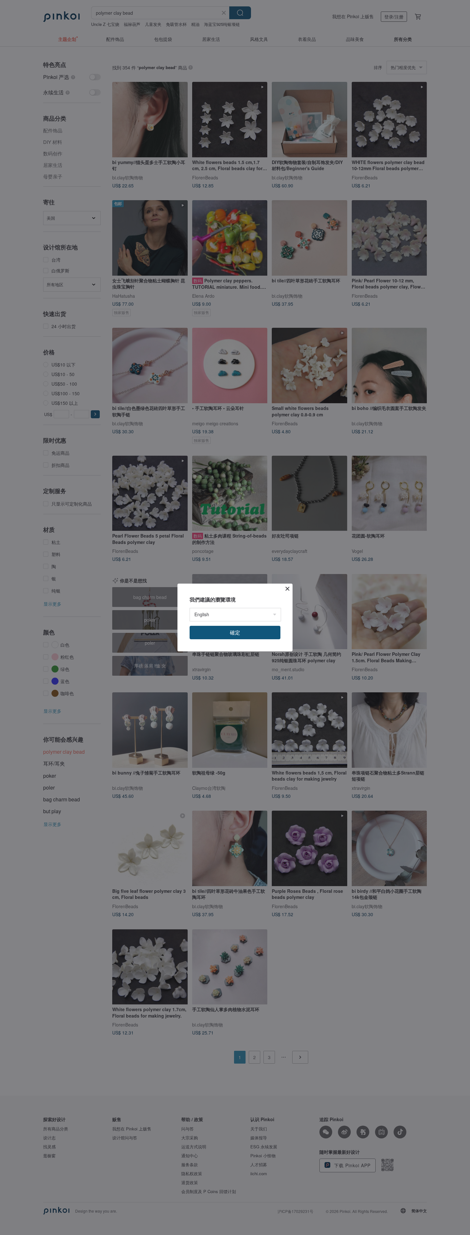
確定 (235, 632)
